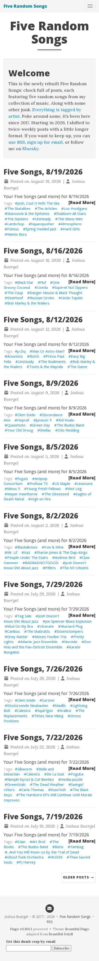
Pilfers (50, 567)
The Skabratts (38, 631)
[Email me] (49, 908)
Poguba (77, 774)
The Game (78, 366)
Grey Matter (17, 636)
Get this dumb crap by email (31, 941)
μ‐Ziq (21, 351)
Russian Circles (42, 297)
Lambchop (15, 223)
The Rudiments (53, 361)
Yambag (77, 846)
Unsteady (43, 218)
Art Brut (38, 841)
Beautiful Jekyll (61, 934)
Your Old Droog (20, 430)
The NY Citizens (75, 567)
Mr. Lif (12, 552)
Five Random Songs (25, 6)
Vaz (27, 552)
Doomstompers (70, 631)
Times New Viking (48, 715)
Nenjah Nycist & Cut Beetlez (30, 779)
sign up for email (45, 142)
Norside (70, 641)
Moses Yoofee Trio (51, 636)
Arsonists (15, 356)
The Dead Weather (48, 784)
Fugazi (22, 478)
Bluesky (30, 148)
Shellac (45, 430)
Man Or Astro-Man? (48, 351)
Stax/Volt (58, 789)
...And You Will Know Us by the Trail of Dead (43, 852)
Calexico (24, 710)
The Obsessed (56, 493)
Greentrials (16, 784)
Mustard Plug (72, 626)
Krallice (65, 710)
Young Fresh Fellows (44, 488)
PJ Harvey (27, 862)
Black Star (25, 282)
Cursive (48, 700)
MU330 (56, 857)
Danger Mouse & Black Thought (56, 292)
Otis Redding (68, 430)
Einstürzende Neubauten (27, 705)
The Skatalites (19, 208)
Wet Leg (75, 488)
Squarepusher (42, 223)
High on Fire (41, 499)
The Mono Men (70, 218)
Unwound (85, 483)
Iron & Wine (54, 547)
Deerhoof (15, 297)
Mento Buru (17, 234)
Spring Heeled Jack (40, 228)
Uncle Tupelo (72, 297)
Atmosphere (71, 223)
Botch (34, 356)
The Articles (47, 208)
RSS (50, 921)
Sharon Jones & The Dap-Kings (62, 552)
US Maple (62, 483)
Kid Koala (66, 420)
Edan (21, 841)
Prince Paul (55, 356)
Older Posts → (78, 877)
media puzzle (72, 779)
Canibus (13, 631)
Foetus (13, 228)
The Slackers (17, 218)
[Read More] (81, 202)
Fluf (43, 282)
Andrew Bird (65, 557)
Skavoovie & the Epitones (28, 213)
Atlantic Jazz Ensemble (38, 641)
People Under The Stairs (27, 557)
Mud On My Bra (20, 626)
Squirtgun (45, 710)
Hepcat (23, 420)
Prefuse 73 (38, 483)
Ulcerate (47, 626)
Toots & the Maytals (46, 366)
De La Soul (55, 774)
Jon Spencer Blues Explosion (68, 621)
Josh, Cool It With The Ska (38, 203)
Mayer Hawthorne (22, 493)
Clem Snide (26, 414)
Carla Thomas (32, 789)
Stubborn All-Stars (71, 213)
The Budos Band (70, 425)
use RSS (16, 142)
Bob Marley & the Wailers (28, 303)
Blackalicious (27, 547)
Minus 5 (13, 488)
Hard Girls (71, 228)
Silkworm (24, 769)
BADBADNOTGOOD (41, 562)
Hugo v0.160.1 (21, 929)
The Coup (15, 292)
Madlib (60, 705)
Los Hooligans (75, 208)
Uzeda (42, 287)
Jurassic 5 (44, 420)
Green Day (41, 425)
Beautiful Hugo (77, 929)
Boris (59, 846)
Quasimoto (16, 425)
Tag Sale (24, 615)
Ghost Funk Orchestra (25, 857)
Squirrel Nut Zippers (71, 287)
